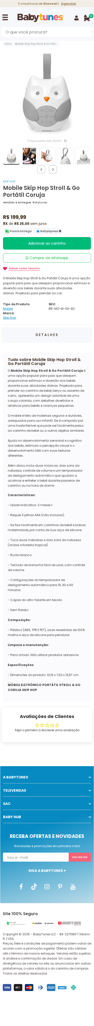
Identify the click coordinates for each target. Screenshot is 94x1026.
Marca (8, 313)
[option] (47, 92)
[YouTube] (73, 886)
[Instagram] (47, 886)
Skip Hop (9, 181)
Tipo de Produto (16, 304)
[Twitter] (34, 886)
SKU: (52, 304)
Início (8, 44)
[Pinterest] (60, 886)
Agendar (68, 3)
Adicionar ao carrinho (47, 243)
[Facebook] (21, 886)
